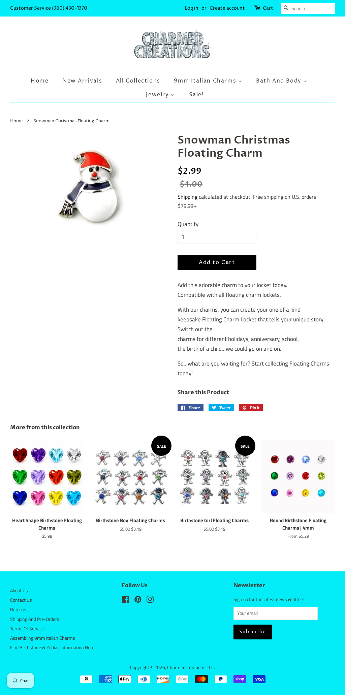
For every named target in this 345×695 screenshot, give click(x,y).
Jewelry (158, 94)
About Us (19, 590)
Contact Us (21, 600)
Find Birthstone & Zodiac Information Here (52, 647)
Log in (191, 8)
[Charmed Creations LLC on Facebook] (125, 600)
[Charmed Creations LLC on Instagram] (150, 600)
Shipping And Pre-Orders (34, 619)
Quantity (188, 224)
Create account (227, 8)
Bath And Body (279, 81)
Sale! (196, 94)
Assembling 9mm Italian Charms (42, 638)
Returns (18, 609)
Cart (268, 8)
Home (40, 81)
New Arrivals (82, 81)
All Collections (138, 81)
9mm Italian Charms (206, 81)
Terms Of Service (27, 628)
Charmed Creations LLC (190, 667)
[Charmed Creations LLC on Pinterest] (138, 600)
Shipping (187, 197)
